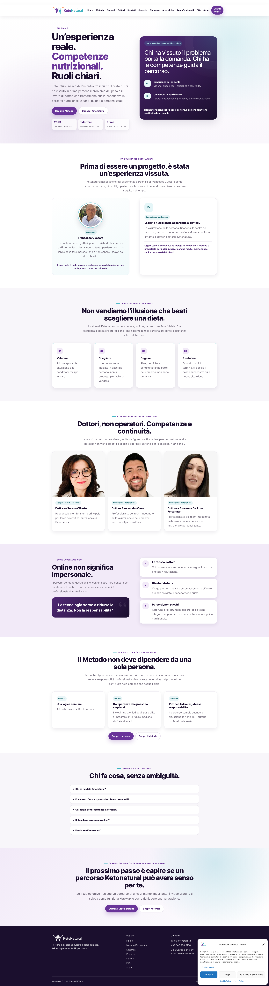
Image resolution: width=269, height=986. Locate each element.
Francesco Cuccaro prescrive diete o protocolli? (102, 799)
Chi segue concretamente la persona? (96, 809)
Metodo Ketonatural (136, 945)
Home (90, 10)
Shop (205, 10)
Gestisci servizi (208, 967)
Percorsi (111, 10)
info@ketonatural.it (181, 940)
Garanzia (142, 10)
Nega (227, 974)
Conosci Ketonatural (93, 110)
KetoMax (131, 949)
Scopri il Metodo (64, 110)
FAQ (199, 10)
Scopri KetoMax (151, 908)
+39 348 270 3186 (181, 945)
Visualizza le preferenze (251, 974)
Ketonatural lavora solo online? (92, 820)
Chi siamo (155, 10)
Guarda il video (217, 10)
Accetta (209, 974)
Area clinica (168, 10)
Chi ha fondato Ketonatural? (90, 789)
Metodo (100, 10)
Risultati (131, 10)
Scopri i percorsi (121, 736)
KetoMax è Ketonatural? (88, 830)
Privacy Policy (238, 981)
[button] (263, 944)
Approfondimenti (185, 10)
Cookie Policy (225, 981)
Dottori (121, 10)
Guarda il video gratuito (121, 908)
